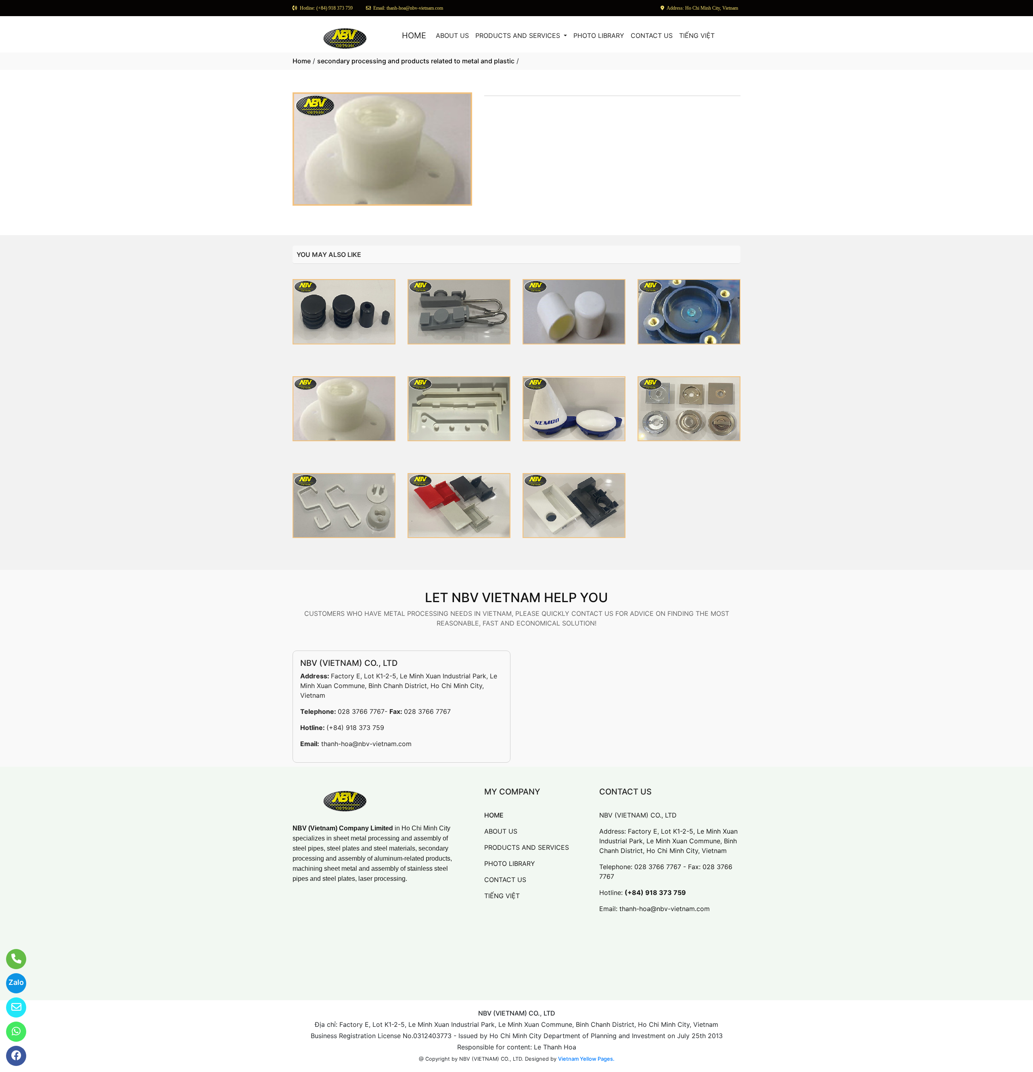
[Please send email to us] (11, 1007)
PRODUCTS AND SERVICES (518, 35)
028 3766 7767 (361, 711)
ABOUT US (452, 35)
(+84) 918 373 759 (355, 728)
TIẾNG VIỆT (697, 35)
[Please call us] (11, 959)
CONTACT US (652, 35)
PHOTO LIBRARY (598, 35)
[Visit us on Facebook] (11, 1056)
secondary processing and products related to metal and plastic (415, 61)
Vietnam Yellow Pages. (586, 1058)
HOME (414, 35)
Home (302, 61)
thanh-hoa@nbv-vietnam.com (366, 744)
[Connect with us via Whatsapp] (11, 1032)
